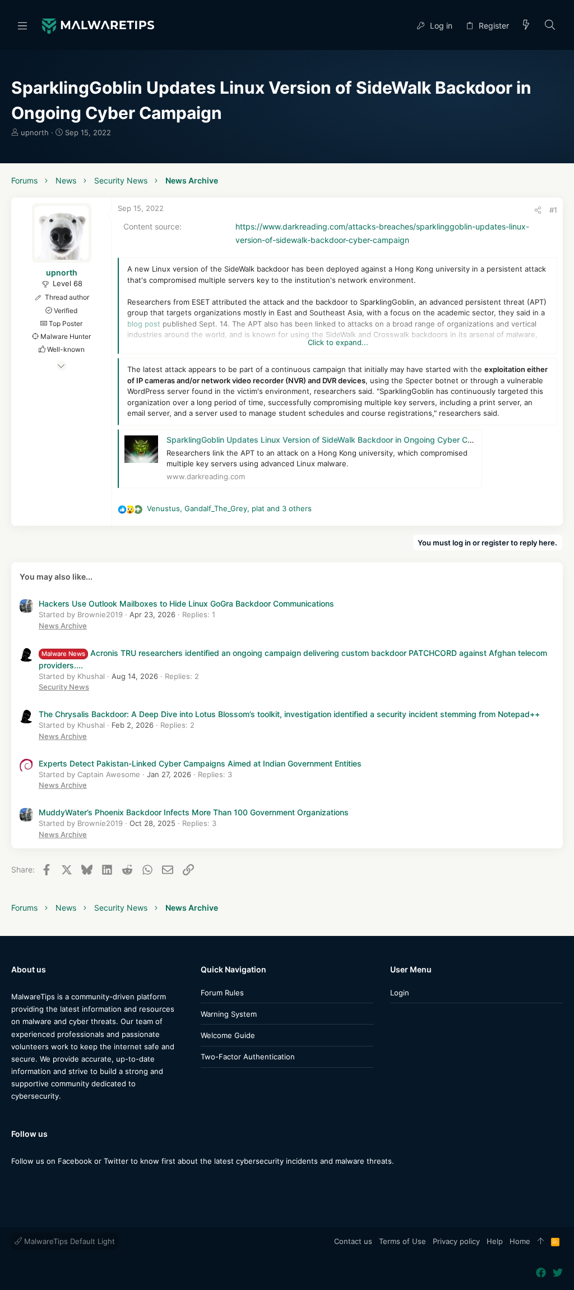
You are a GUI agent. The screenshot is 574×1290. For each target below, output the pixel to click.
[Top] (541, 1242)
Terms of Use (402, 1241)
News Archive (63, 625)
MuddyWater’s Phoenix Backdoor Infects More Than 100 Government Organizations (194, 812)
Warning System (229, 1013)
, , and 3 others (229, 508)
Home (520, 1241)
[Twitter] (33, 1183)
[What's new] (526, 25)
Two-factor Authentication (248, 1056)
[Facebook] (16, 1183)
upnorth (35, 132)
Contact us (353, 1241)
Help (495, 1241)
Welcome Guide (228, 1035)
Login (399, 992)
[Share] (537, 210)
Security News (64, 686)
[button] (22, 25)
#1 (553, 209)
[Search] (550, 25)
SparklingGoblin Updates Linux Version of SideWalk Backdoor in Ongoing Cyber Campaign (332, 439)
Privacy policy (456, 1241)
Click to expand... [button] (338, 342)
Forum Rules (222, 992)
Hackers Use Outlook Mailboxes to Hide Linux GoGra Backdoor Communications (186, 603)
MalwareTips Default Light (68, 1241)
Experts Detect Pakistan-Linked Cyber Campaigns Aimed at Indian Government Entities (200, 763)
